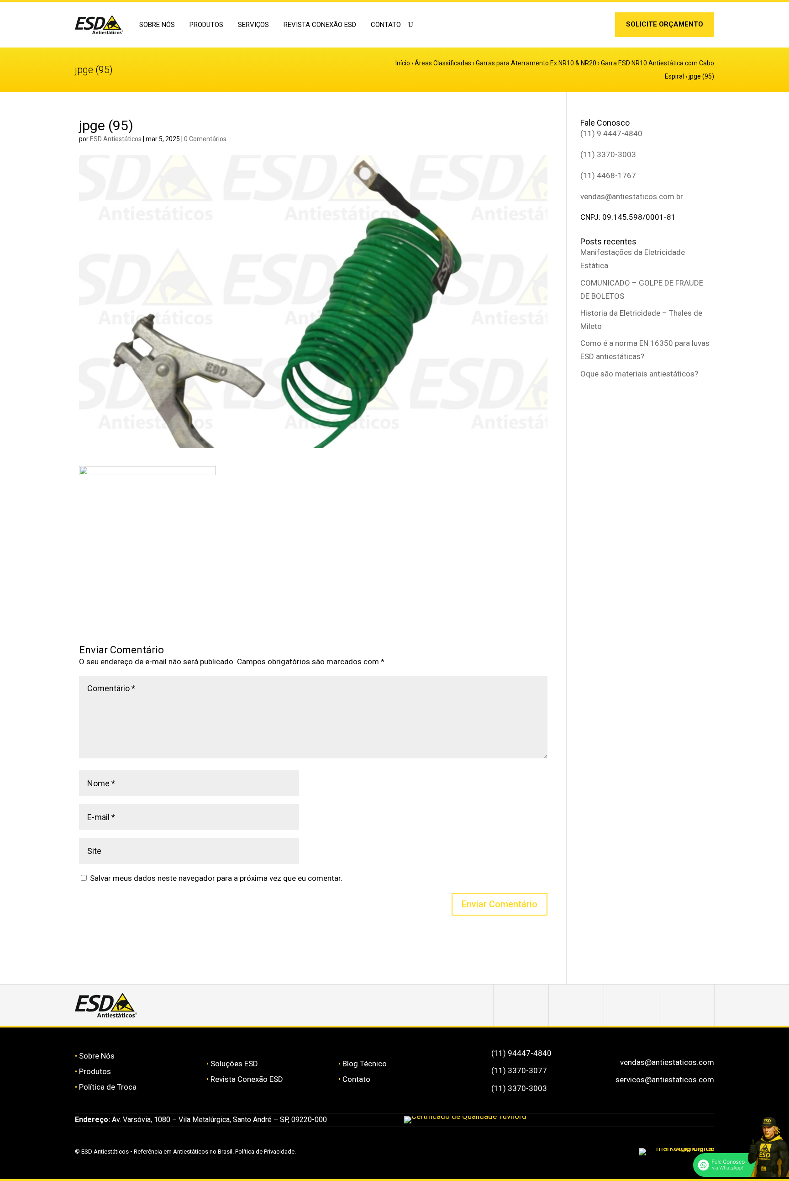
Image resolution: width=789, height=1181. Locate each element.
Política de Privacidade (265, 1151)
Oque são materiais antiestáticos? (639, 373)
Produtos (95, 1071)
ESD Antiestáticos (116, 139)
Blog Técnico (364, 1063)
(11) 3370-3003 (608, 154)
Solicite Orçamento (664, 24)
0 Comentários (205, 139)
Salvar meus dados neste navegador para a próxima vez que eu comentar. (216, 878)
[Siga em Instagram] (585, 26)
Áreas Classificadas (443, 63)
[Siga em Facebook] (576, 1005)
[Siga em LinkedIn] (599, 26)
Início (402, 63)
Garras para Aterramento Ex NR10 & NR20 (536, 63)
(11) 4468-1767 (608, 175)
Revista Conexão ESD (320, 25)
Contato (386, 25)
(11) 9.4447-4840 (611, 133)
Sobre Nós (97, 1055)
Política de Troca (108, 1086)
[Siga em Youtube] (687, 1005)
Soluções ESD (234, 1063)
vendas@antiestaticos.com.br (631, 196)
